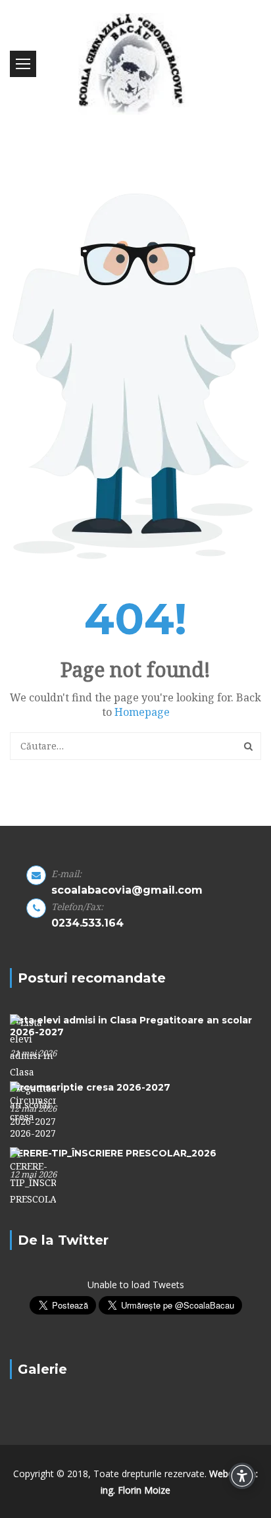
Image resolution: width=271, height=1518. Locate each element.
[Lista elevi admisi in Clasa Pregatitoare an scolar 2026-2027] (33, 1071)
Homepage (142, 712)
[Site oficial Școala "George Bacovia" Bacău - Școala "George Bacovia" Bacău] (135, 64)
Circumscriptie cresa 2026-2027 (90, 1087)
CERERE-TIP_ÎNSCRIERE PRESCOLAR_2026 (113, 1153)
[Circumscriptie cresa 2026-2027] (33, 1110)
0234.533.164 (87, 923)
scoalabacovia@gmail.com (127, 890)
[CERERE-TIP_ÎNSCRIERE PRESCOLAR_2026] (33, 1176)
